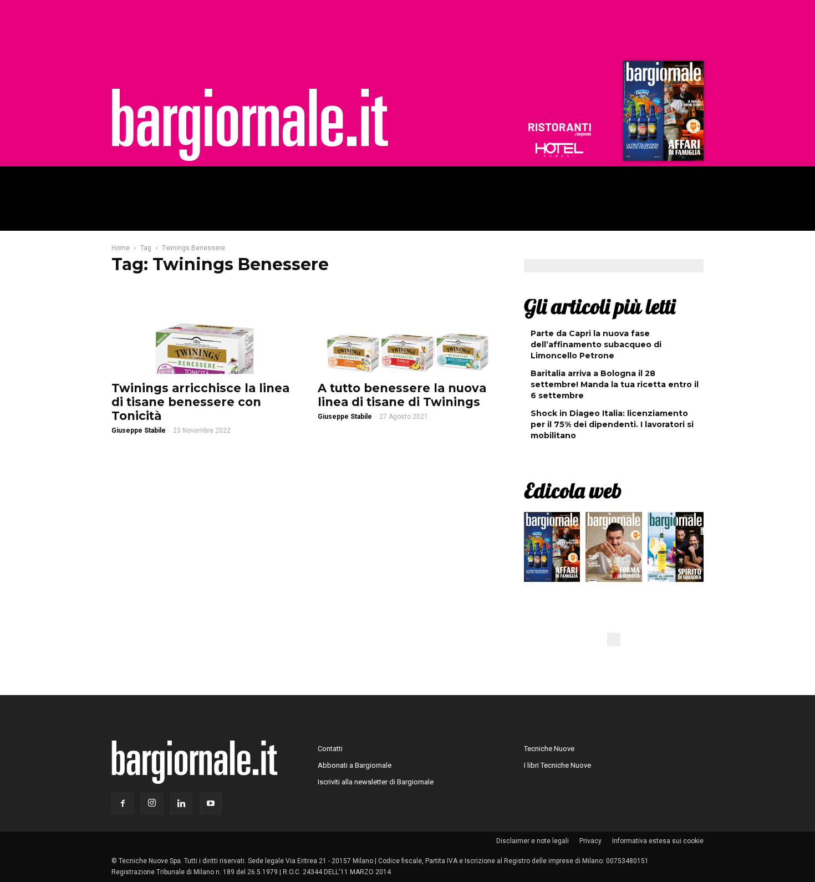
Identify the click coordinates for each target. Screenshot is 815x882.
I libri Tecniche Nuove (557, 765)
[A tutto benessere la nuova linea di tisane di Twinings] (407, 330)
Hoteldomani (559, 150)
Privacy (590, 841)
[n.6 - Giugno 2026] (613, 549)
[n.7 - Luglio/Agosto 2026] (662, 113)
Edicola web (573, 490)
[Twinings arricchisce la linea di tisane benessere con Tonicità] (201, 330)
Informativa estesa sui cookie (658, 841)
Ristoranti (559, 129)
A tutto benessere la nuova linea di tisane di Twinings (402, 395)
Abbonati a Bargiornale (354, 765)
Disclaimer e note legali (532, 841)
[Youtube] (211, 804)
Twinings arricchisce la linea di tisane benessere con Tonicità (200, 402)
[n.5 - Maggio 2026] (676, 549)
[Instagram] (152, 804)
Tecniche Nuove (549, 748)
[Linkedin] (181, 804)
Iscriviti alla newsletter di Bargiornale (376, 782)
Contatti (330, 748)
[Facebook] (122, 804)
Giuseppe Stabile (138, 430)
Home (120, 248)
